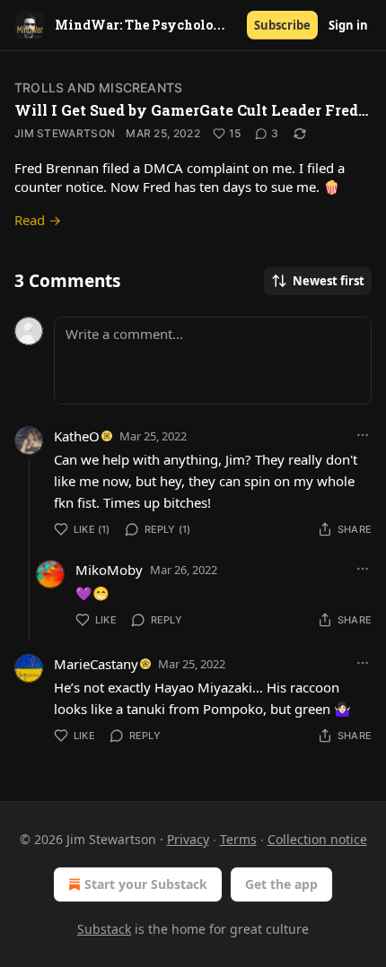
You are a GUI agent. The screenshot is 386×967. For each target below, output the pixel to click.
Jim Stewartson (64, 133)
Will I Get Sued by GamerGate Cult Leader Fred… (191, 109)
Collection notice (317, 839)
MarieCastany (96, 664)
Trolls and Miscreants (98, 87)
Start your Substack (145, 884)
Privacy (188, 839)
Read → (37, 220)
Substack (104, 928)
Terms (238, 839)
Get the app (281, 884)
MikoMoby (109, 570)
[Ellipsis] (362, 435)
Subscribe (282, 25)
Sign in (348, 25)
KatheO (77, 436)
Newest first (328, 281)
